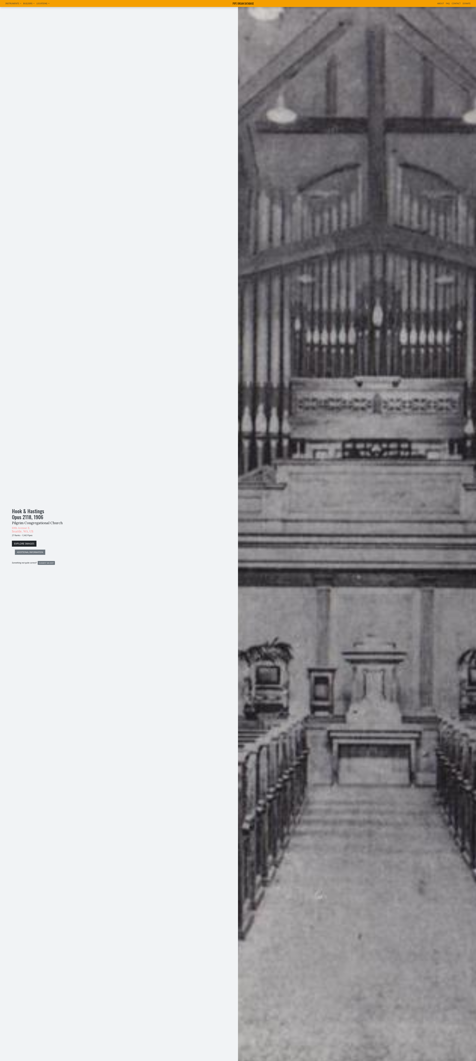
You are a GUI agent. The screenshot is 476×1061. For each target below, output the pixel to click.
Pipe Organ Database (243, 3)
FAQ (448, 3)
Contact (456, 3)
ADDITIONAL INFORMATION (30, 552)
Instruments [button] (12, 3)
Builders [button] (28, 3)
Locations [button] (42, 3)
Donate (467, 3)
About (440, 3)
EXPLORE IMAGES (24, 543)
